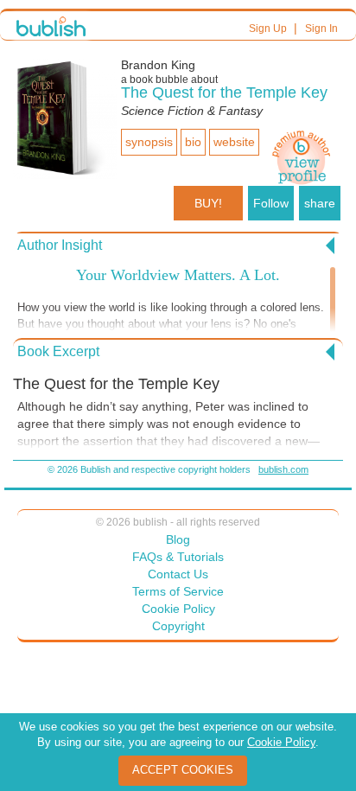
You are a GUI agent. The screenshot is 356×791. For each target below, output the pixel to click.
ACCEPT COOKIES (182, 769)
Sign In (321, 28)
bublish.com (283, 469)
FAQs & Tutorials (178, 557)
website (234, 142)
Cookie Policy (178, 609)
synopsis (149, 142)
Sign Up (268, 28)
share (319, 203)
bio (193, 142)
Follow (271, 203)
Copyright (178, 626)
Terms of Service (178, 591)
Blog (178, 539)
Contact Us (178, 574)
